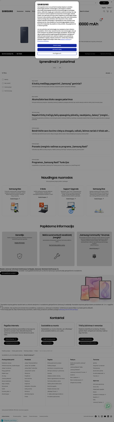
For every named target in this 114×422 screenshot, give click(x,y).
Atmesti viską (57, 49)
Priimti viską (57, 45)
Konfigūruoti (57, 53)
